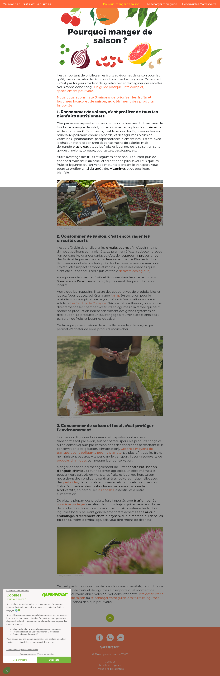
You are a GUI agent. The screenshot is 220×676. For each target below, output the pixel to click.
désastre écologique (134, 271)
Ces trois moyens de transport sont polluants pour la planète (105, 450)
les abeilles (106, 490)
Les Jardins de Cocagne (88, 303)
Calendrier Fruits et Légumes (27, 4)
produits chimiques (72, 460)
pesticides (70, 482)
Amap (115, 295)
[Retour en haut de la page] (110, 618)
